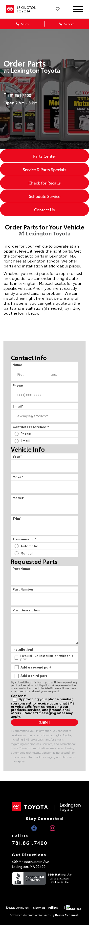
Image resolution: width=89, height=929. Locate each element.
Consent (18, 695)
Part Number (23, 589)
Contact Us (44, 209)
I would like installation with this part (46, 657)
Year (17, 456)
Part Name (21, 569)
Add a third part (34, 676)
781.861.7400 (29, 842)
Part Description (26, 610)
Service (69, 24)
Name (17, 365)
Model (18, 498)
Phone (18, 385)
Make (18, 477)
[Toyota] (10, 9)
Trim (17, 519)
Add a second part (36, 667)
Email (18, 406)
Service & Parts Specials (44, 169)
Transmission (24, 539)
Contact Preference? (31, 427)
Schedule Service (44, 196)
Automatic (29, 546)
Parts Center (44, 156)
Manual (27, 553)
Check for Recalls (44, 183)
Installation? (23, 649)
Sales (24, 24)
